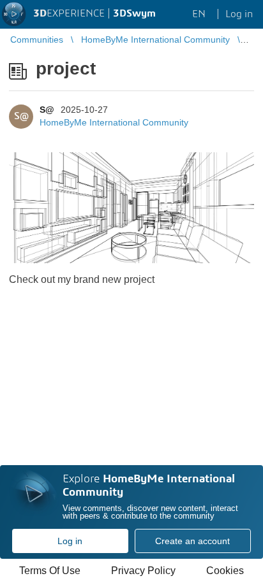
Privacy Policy (143, 570)
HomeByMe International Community (114, 122)
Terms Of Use (49, 570)
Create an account (192, 541)
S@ (47, 109)
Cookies (225, 570)
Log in (69, 541)
